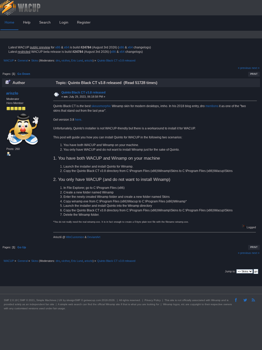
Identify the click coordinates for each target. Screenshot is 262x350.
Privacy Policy (153, 300)
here (78, 119)
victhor (65, 60)
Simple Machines (46, 300)
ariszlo (88, 60)
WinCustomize (75, 237)
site (172, 300)
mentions (211, 106)
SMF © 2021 (27, 300)
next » (255, 67)
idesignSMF (73, 300)
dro (58, 60)
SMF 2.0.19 (11, 300)
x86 (57, 47)
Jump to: (230, 271)
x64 (66, 47)
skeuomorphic (101, 106)
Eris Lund (77, 60)
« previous (244, 67)
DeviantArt (93, 237)
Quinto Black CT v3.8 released (83, 92)
